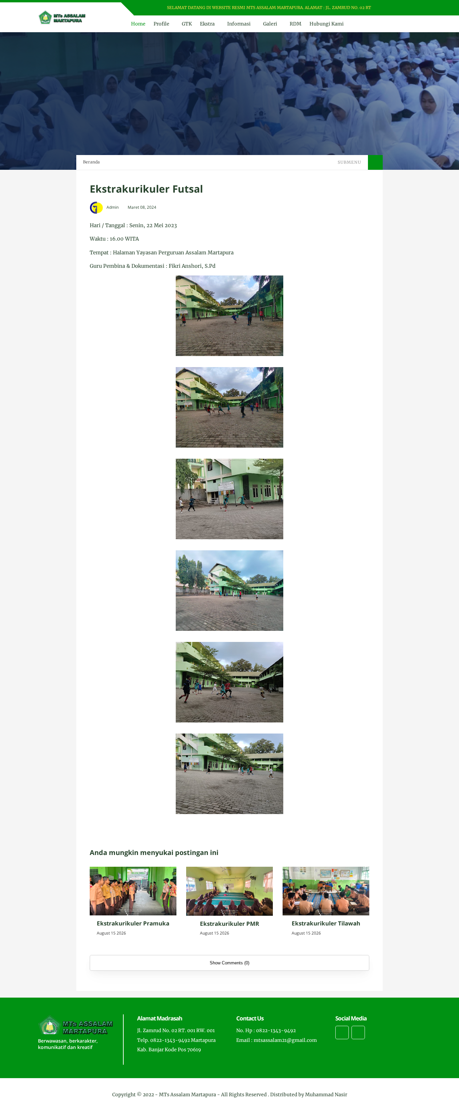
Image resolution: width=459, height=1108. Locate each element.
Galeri (270, 24)
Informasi (239, 24)
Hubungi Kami (326, 24)
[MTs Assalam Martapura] (61, 16)
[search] (404, 23)
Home (138, 24)
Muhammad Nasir (326, 1095)
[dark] (415, 24)
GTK (187, 24)
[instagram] (405, 8)
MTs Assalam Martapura (187, 1095)
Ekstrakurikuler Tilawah (326, 923)
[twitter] (397, 8)
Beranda (91, 161)
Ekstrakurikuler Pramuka (133, 923)
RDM (295, 24)
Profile (161, 24)
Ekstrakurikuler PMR (229, 923)
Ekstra (207, 24)
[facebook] (388, 8)
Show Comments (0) (229, 962)
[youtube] (414, 8)
